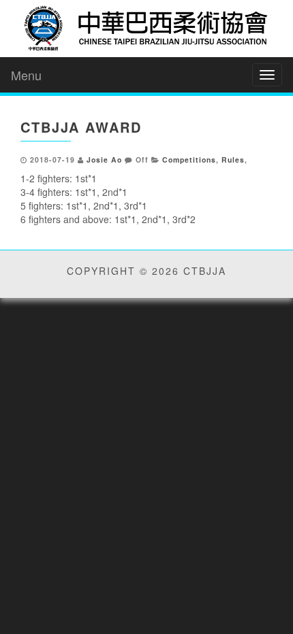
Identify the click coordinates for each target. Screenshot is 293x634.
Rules (233, 159)
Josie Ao (104, 159)
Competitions (189, 159)
